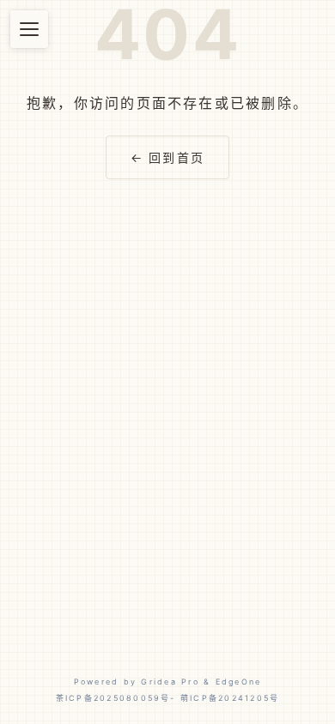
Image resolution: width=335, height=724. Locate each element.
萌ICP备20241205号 (229, 698)
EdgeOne (239, 681)
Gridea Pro (169, 681)
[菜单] (29, 29)
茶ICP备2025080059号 (113, 698)
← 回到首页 (167, 157)
